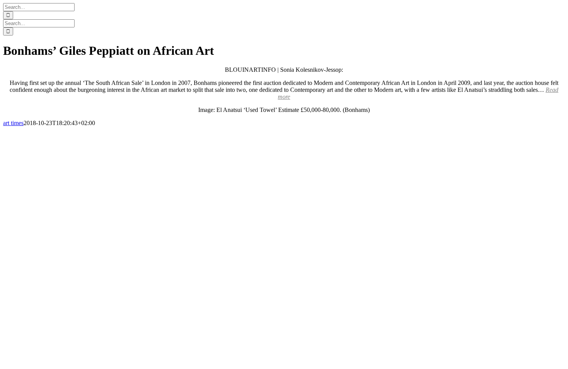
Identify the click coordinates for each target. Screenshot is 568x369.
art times (13, 123)
